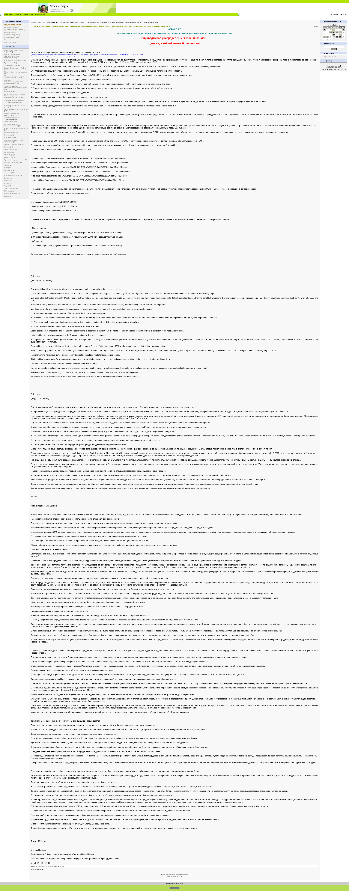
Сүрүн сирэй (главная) (12, 24)
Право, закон (8, 63)
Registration (172, 876)
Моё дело (7, 191)
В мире (6, 183)
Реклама (7, 178)
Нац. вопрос (8, 137)
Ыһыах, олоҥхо (9, 157)
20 (340, 34)
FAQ (5, 39)
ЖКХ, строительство (11, 102)
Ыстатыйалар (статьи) (12, 35)
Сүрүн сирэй (8, 14)
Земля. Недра (9, 121)
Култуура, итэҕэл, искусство (14, 160)
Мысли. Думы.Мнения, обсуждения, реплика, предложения (12, 56)
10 (331, 32)
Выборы (7, 147)
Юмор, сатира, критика (12, 175)
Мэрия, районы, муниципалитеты (15, 72)
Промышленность (10, 132)
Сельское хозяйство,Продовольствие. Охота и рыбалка (14, 81)
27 (340, 37)
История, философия (11, 162)
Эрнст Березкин (9, 188)
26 (337, 37)
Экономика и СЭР (10, 65)
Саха (6, 167)
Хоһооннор (8, 152)
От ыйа (42, 22)
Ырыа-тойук (8, 155)
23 (327, 37)
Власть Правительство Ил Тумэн (15, 68)
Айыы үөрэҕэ (9, 149)
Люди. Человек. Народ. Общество (16, 109)
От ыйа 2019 (334, 25)
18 (334, 34)
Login (179, 876)
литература (8, 170)
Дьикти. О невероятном (12, 144)
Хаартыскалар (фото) (11, 37)
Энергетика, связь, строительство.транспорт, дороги (15, 86)
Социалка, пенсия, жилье (13, 100)
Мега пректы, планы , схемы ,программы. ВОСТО (14, 76)
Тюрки (6, 165)
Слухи (6, 186)
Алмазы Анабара (10, 117)
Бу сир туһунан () (14, 30)
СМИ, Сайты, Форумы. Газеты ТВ (16, 128)
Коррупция (8, 91)
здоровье (7, 173)
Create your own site (330, 56)
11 (334, 32)
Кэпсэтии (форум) (10, 42)
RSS (346, 14)
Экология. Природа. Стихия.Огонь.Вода (11, 125)
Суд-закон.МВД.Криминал (13, 60)
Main (32, 22)
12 (337, 32)
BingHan (7, 196)
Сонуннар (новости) (11, 27)
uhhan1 (62, 866)
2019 (37, 22)
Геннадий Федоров (10, 193)
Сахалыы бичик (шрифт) (37, 14)
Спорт (6, 180)
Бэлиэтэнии (18, 14)
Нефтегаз (7, 135)
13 (340, 32)
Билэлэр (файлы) (10, 32)
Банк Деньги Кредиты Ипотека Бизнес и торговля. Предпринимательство (14, 95)
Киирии (25, 14)
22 (324, 37)
